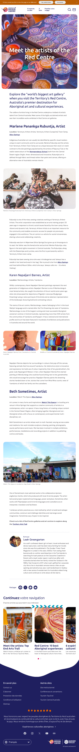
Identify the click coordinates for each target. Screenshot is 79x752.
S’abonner (7, 692)
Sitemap (6, 704)
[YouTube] (47, 733)
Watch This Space (49, 402)
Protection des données (12, 696)
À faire (40, 9)
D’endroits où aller (30, 9)
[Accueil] (8, 9)
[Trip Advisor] (54, 733)
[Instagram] (32, 733)
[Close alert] (76, 2)
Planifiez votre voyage (49, 9)
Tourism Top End (46, 696)
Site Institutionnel (47, 688)
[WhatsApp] (30, 587)
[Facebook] (20, 587)
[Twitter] (39, 733)
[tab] (38, 658)
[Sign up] (74, 9)
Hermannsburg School (38, 152)
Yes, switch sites (46, 2)
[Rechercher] (69, 9)
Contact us (7, 688)
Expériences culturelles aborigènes (38, 727)
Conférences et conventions (51, 692)
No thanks (60, 2)
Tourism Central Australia (50, 700)
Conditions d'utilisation (12, 700)
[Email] (35, 587)
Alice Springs (14, 135)
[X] (25, 587)
